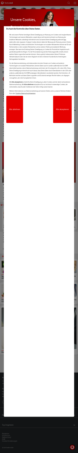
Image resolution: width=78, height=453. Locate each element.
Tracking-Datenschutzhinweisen (25, 93)
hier (65, 40)
